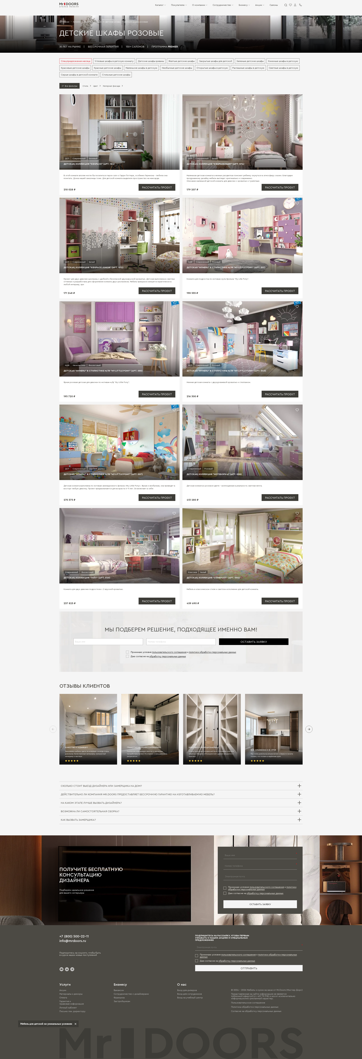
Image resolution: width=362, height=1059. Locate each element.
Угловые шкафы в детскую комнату (114, 61)
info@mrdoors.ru (72, 940)
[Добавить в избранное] (174, 100)
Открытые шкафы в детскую (212, 68)
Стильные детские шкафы (116, 75)
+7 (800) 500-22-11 (74, 936)
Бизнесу (243, 5)
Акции (258, 5)
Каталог (159, 5)
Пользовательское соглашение (248, 1002)
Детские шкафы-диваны (151, 61)
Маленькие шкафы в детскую (141, 68)
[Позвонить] (300, 5)
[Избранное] (290, 5)
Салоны (274, 5)
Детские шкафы (112, 22)
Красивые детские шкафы (75, 68)
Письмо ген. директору (72, 1011)
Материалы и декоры (70, 994)
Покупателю (178, 5)
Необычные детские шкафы (177, 68)
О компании (198, 5)
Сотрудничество (222, 5)
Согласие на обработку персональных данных (256, 1011)
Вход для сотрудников (189, 994)
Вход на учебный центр (190, 997)
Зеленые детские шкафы (250, 61)
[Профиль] (295, 5)
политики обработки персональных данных (212, 652)
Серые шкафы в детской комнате (79, 75)
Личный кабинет (68, 1007)
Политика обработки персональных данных (254, 1007)
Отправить (249, 968)
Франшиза (119, 997)
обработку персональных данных (167, 656)
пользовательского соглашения (169, 652)
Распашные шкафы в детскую (248, 68)
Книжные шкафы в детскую (283, 61)
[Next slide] (309, 729)
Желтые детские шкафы (181, 61)
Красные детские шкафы (107, 68)
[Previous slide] (53, 729)
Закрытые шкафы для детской (215, 61)
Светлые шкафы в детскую (283, 68)
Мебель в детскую (93, 22)
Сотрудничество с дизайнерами (131, 994)
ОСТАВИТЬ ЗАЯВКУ (254, 641)
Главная (65, 22)
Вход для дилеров (187, 990)
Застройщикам (122, 1001)
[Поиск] (285, 5)
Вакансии (119, 990)
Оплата (63, 997)
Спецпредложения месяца (75, 61)
